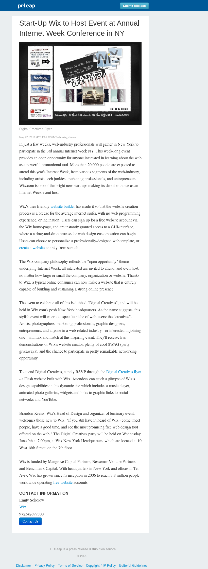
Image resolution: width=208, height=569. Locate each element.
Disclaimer (23, 565)
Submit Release (134, 6)
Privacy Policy (44, 565)
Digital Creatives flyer (123, 371)
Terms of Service (70, 565)
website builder (62, 206)
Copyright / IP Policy (101, 565)
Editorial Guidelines (133, 565)
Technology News (65, 137)
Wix (22, 506)
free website (63, 482)
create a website (32, 247)
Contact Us (30, 521)
